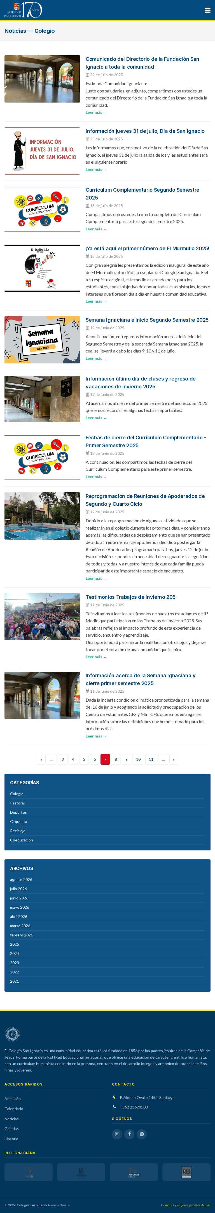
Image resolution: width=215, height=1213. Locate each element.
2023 (14, 962)
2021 (14, 981)
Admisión (12, 1098)
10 (138, 759)
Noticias (11, 1118)
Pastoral (17, 803)
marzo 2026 (20, 925)
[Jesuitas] (134, 1172)
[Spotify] (142, 1134)
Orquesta (18, 821)
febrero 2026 (21, 935)
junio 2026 (19, 898)
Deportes (18, 812)
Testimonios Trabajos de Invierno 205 (131, 597)
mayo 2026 (19, 907)
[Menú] (208, 10)
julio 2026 (18, 888)
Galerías (11, 1128)
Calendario (13, 1108)
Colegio (17, 793)
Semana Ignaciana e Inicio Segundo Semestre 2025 (147, 320)
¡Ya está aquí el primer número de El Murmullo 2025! (147, 248)
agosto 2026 (21, 879)
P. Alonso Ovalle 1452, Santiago (147, 1097)
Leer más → (96, 112)
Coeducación (21, 840)
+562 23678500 (134, 1107)
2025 (14, 944)
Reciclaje (17, 830)
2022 (14, 972)
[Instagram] (117, 1134)
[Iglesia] (81, 1172)
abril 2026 (18, 916)
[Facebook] (129, 1134)
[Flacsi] (28, 1172)
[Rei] (186, 1172)
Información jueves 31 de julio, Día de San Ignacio (145, 131)
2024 (14, 953)
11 (151, 759)
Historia (11, 1138)
